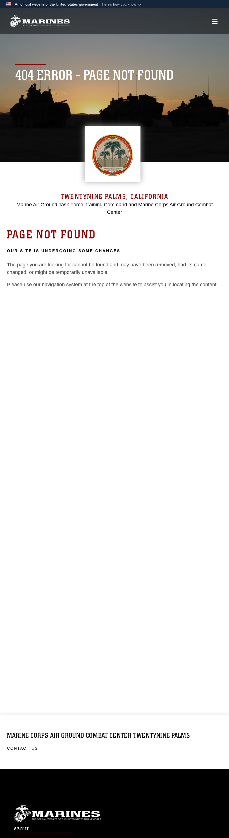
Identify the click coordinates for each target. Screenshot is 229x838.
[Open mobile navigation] (214, 21)
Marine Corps (114, 813)
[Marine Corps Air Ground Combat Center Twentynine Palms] (40, 21)
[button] (122, 4)
